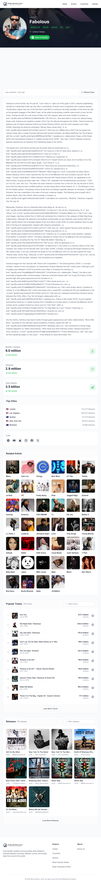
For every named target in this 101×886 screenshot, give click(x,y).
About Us (81, 849)
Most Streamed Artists (61, 867)
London (12, 409)
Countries (84, 4)
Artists (73, 4)
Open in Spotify (41, 37)
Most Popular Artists (60, 862)
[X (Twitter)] (38, 440)
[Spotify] (8, 440)
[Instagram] (26, 440)
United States (39, 32)
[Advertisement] (50, 66)
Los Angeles (14, 413)
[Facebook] (32, 440)
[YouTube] (14, 440)
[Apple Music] (20, 440)
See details (12, 355)
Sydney (12, 417)
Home (64, 4)
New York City (15, 421)
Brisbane (13, 425)
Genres (95, 4)
